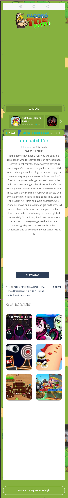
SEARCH (34, 6)
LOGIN (21, 6)
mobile (9, 295)
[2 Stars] (24, 147)
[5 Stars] (30, 147)
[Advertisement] (34, 65)
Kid (27, 291)
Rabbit (16, 295)
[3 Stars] (26, 147)
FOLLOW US (47, 6)
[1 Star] (22, 147)
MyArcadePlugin (40, 490)
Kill (36, 291)
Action (17, 286)
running (28, 295)
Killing (41, 291)
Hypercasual (19, 291)
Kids (32, 291)
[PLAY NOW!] (15, 121)
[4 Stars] (28, 147)
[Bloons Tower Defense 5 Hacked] (34, 20)
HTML (41, 286)
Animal (34, 286)
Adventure (25, 286)
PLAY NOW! (32, 275)
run (22, 295)
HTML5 (9, 291)
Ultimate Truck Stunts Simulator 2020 (44, 132)
